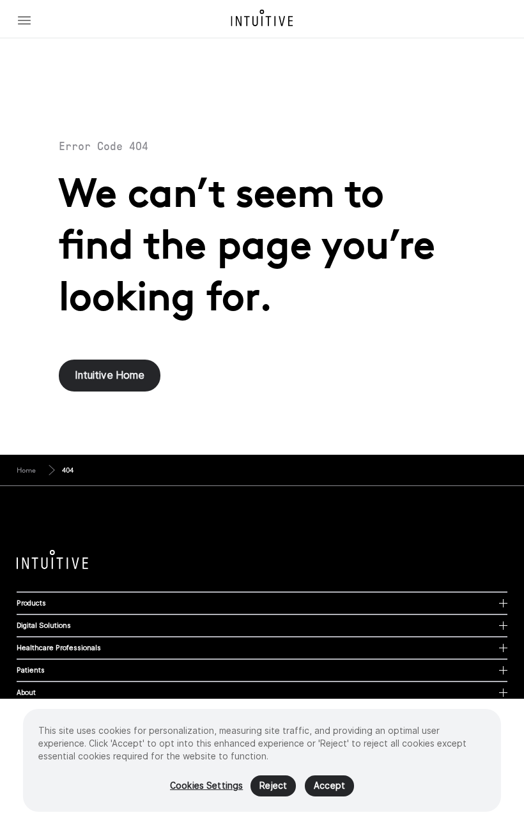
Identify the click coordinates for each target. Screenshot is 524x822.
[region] (262, 760)
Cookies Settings (206, 785)
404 (67, 470)
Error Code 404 (103, 146)
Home (26, 470)
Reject (273, 785)
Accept (329, 785)
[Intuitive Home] (262, 18)
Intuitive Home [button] (109, 375)
